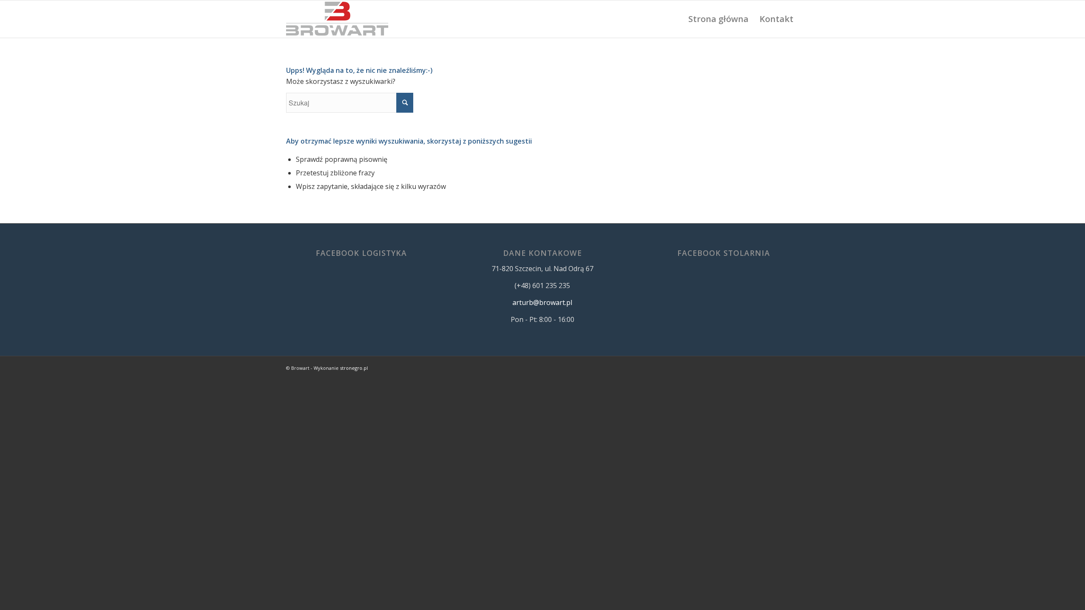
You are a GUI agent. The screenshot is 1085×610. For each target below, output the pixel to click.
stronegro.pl (354, 368)
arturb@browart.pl (542, 302)
